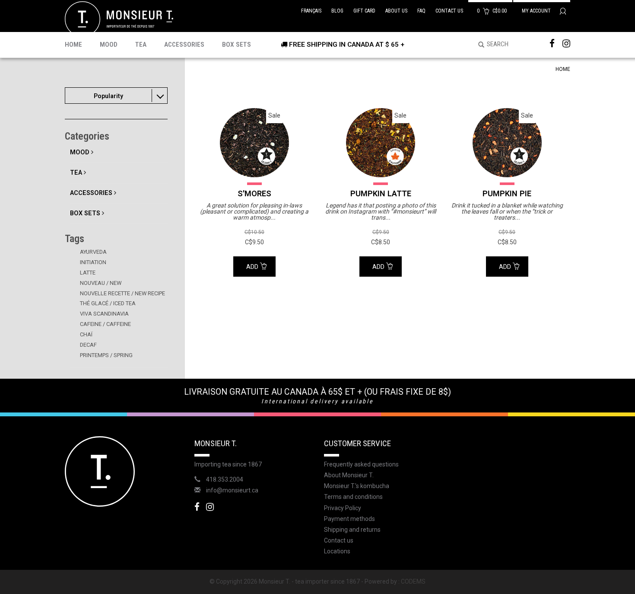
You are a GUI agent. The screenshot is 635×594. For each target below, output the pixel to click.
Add (253, 266)
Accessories (184, 44)
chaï (86, 334)
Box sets (236, 44)
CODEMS (413, 581)
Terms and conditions (353, 496)
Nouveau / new (100, 283)
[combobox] (116, 95)
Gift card (364, 11)
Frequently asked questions (361, 464)
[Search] (478, 45)
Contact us (449, 11)
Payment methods (349, 518)
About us (396, 11)
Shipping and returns (352, 529)
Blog (337, 11)
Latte (87, 272)
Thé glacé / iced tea (108, 303)
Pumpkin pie (507, 193)
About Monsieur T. (349, 475)
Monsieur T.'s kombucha (356, 485)
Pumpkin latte (380, 193)
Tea (140, 44)
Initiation (93, 262)
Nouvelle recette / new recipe (122, 293)
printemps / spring (106, 355)
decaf (88, 345)
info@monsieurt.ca (232, 490)
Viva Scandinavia (104, 313)
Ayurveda (93, 252)
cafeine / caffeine (105, 324)
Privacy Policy (342, 508)
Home (73, 44)
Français (311, 11)
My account (537, 11)
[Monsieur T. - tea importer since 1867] (119, 19)
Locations (337, 551)
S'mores (254, 193)
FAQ (421, 11)
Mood (108, 44)
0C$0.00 (492, 11)
